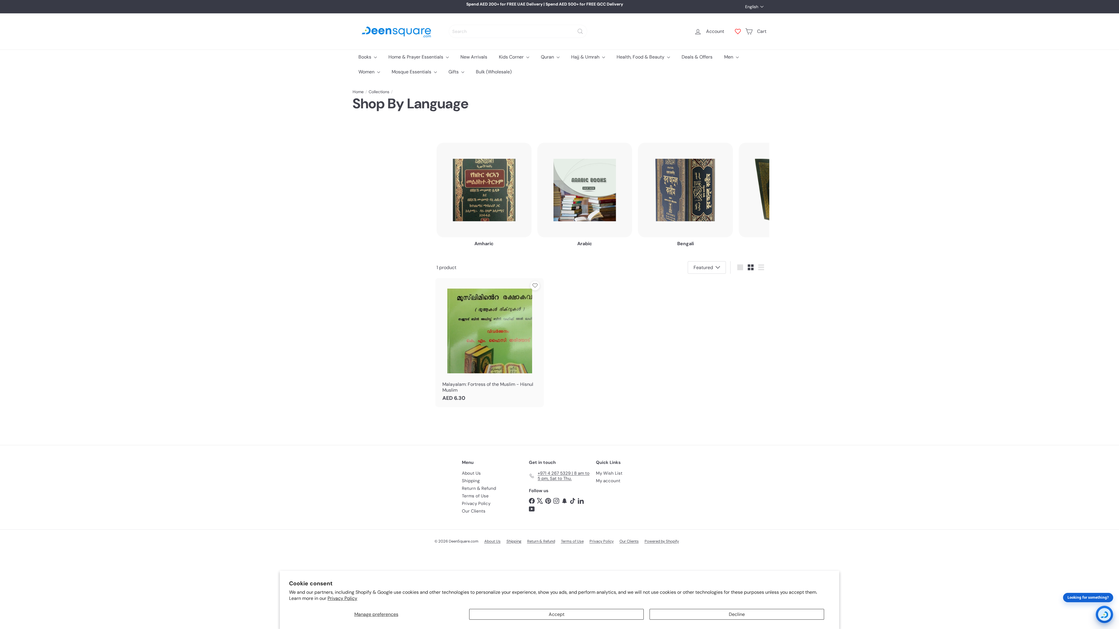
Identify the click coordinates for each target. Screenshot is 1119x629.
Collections (379, 91)
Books (365, 57)
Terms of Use (475, 496)
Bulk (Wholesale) (494, 72)
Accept (556, 614)
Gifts (454, 72)
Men (729, 57)
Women (367, 72)
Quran (548, 57)
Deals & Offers (697, 57)
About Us (471, 473)
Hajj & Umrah (586, 57)
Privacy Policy (342, 598)
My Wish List (609, 473)
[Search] (580, 31)
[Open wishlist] (738, 31)
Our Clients (473, 511)
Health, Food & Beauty (641, 57)
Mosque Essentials (412, 72)
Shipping (471, 481)
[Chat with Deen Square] (1104, 614)
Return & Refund (479, 488)
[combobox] (518, 31)
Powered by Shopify (662, 541)
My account (608, 481)
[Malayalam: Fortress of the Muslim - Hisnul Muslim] (490, 342)
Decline (737, 614)
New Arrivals (473, 57)
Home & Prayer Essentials (416, 57)
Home (358, 91)
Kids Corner (512, 57)
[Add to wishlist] (535, 285)
